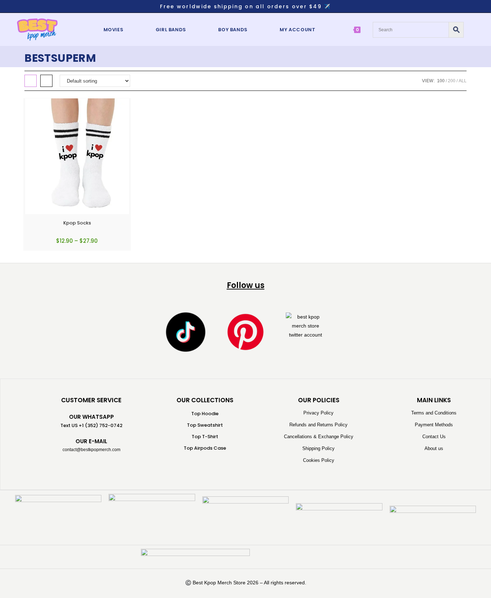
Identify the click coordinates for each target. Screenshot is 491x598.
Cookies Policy (318, 460)
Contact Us (434, 436)
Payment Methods (434, 424)
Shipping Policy (318, 448)
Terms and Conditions (433, 413)
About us (434, 448)
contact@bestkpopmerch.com (91, 449)
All (463, 80)
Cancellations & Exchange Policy (318, 436)
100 (441, 80)
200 (451, 80)
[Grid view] (30, 81)
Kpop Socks (77, 222)
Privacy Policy (318, 413)
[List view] (46, 81)
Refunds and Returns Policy (318, 424)
